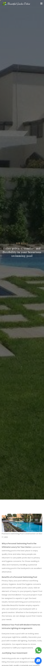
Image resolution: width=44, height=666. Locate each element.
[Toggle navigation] (41, 3)
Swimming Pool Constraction (23, 533)
